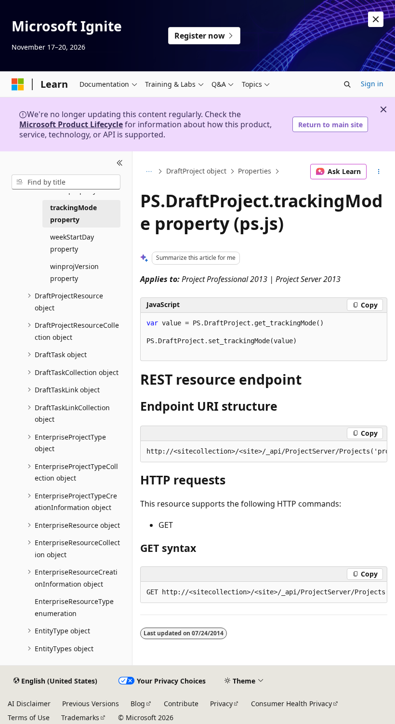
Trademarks (80, 717)
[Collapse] (119, 163)
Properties (254, 171)
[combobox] (66, 182)
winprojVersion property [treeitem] (74, 272)
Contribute (181, 703)
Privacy (221, 703)
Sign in (372, 83)
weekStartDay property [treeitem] (72, 243)
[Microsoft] (18, 84)
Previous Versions (90, 703)
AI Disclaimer (29, 703)
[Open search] (347, 84)
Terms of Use (29, 717)
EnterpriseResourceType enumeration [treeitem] (74, 607)
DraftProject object (196, 171)
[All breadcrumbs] (148, 171)
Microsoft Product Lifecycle (71, 124)
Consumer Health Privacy (291, 703)
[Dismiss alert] (375, 19)
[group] (263, 451)
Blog (138, 703)
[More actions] (378, 171)
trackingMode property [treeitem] (73, 213)
